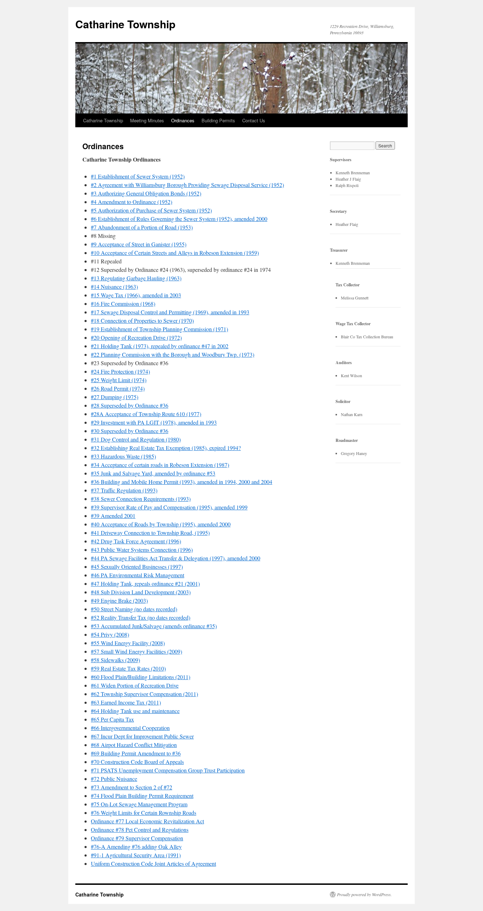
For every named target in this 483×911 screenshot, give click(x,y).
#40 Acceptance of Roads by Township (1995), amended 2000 (161, 524)
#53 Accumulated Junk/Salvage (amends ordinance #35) (154, 626)
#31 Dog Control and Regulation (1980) (136, 439)
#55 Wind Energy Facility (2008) (128, 643)
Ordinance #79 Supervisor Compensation (137, 838)
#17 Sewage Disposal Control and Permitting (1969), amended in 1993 (170, 312)
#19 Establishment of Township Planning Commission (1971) (159, 329)
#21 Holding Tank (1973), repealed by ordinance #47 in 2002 (159, 346)
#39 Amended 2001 (113, 515)
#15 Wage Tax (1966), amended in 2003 (136, 295)
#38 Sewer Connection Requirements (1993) (141, 498)
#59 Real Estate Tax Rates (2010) (128, 668)
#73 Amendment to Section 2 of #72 (131, 787)
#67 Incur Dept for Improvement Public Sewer (142, 736)
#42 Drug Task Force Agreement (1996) (136, 541)
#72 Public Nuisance (114, 778)
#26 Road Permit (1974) (118, 388)
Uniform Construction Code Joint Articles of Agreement (153, 863)
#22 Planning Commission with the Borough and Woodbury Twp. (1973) (172, 354)
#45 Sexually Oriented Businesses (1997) (137, 566)
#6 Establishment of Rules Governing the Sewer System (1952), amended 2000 (179, 218)
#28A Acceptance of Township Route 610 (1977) (146, 413)
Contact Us (253, 120)
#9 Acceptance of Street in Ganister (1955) (138, 244)
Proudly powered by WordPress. (364, 894)
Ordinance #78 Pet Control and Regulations (139, 829)
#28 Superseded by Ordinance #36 (129, 405)
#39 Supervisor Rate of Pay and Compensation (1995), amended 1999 (169, 507)
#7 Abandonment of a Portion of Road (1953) (142, 227)
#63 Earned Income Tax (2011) (126, 702)
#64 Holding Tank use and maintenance (135, 710)
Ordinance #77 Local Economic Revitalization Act (147, 821)
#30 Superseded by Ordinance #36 (129, 430)
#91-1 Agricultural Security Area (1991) (136, 855)
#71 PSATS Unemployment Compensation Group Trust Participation (168, 770)
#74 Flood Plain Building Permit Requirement (142, 795)
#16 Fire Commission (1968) (123, 303)
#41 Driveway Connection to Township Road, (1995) (150, 532)
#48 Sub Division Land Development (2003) (141, 592)
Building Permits (218, 120)
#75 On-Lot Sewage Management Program (139, 804)
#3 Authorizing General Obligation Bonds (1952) (146, 193)
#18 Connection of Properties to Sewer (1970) (142, 320)
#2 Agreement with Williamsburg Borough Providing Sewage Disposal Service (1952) (187, 184)
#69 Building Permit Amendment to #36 (136, 753)
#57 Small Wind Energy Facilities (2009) (136, 651)
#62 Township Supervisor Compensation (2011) (144, 693)
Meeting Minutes (147, 120)
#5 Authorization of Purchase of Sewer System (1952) (151, 210)
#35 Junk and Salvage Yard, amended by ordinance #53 (153, 473)
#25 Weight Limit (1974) (118, 380)
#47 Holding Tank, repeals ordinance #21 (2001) (145, 583)
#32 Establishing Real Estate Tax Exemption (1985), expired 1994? (166, 447)
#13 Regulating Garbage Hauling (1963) (136, 278)
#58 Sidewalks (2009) (115, 660)
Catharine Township (125, 23)
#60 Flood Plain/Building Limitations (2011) (140, 677)
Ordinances (182, 120)
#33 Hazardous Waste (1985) (123, 456)
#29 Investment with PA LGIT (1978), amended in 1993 (154, 422)
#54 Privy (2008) (110, 634)
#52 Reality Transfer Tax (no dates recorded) (140, 617)
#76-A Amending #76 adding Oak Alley (136, 846)
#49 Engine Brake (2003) (119, 600)
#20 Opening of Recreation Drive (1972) (136, 337)
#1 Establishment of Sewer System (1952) (138, 176)
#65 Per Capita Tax (112, 719)
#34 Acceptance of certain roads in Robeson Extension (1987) (160, 464)
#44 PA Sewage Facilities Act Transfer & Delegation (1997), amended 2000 (175, 558)
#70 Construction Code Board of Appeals (137, 761)
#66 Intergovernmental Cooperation (130, 727)
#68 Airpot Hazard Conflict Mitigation (134, 744)
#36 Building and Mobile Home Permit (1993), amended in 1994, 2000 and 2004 (181, 481)
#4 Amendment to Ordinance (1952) (131, 201)
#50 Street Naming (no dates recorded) (134, 609)
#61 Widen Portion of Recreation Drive (135, 685)
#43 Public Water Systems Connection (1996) (142, 549)
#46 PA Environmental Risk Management (137, 575)
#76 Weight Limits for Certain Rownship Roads (143, 812)
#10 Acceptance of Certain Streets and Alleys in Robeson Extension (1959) (175, 252)
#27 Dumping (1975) (114, 397)
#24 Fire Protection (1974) (120, 371)
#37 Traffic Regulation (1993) (124, 490)
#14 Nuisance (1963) (114, 286)
